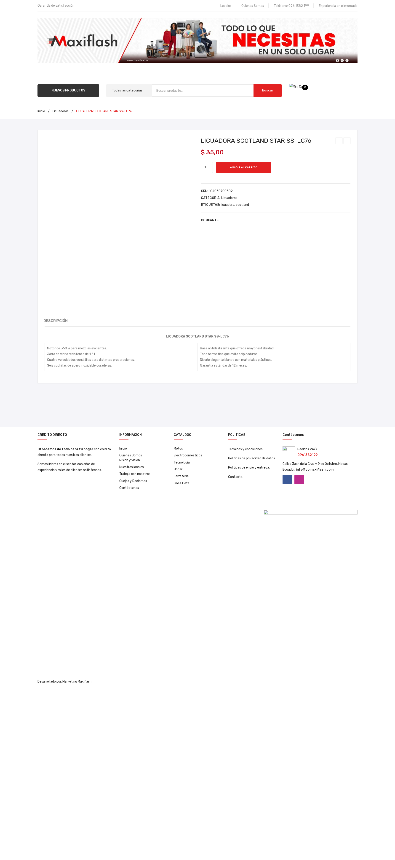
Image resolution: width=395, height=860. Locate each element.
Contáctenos (129, 488)
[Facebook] (224, 220)
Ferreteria (181, 476)
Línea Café (181, 483)
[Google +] (244, 220)
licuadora (227, 205)
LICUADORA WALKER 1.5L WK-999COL (347, 141)
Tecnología (182, 462)
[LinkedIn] (251, 220)
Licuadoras (61, 111)
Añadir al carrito (243, 167)
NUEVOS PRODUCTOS (68, 90)
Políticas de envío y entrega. (249, 467)
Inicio (41, 111)
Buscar (267, 90)
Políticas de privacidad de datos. (252, 458)
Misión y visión (129, 460)
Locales (226, 6)
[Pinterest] (238, 220)
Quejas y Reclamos (133, 481)
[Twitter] (231, 220)
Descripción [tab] (55, 321)
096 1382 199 (298, 6)
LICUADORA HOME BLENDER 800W (339, 141)
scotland (242, 205)
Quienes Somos (252, 6)
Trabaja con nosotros (134, 474)
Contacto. (235, 477)
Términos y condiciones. (245, 449)
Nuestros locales (131, 467)
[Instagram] (299, 479)
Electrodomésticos (188, 455)
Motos (178, 448)
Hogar (178, 469)
